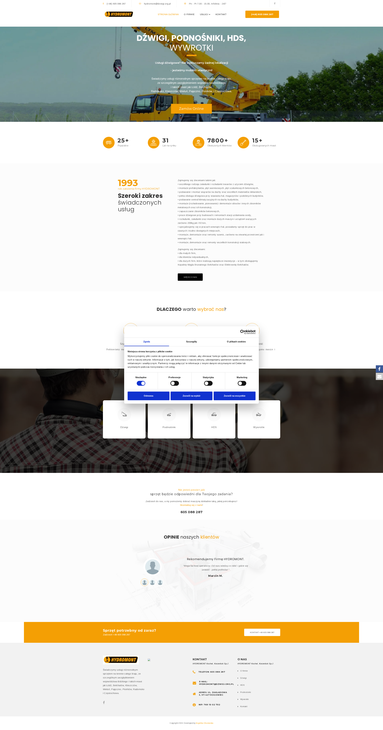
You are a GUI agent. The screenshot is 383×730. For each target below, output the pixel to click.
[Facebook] (274, 3)
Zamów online (191, 109)
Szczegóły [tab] (191, 341)
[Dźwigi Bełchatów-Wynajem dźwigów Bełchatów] (119, 14)
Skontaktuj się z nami (191, 505)
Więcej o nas (190, 277)
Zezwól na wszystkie (234, 395)
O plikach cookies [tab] (236, 341)
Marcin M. (215, 576)
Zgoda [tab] (146, 341)
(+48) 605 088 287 (262, 14)
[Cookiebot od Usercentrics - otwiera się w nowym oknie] (242, 332)
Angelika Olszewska (204, 723)
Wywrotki (259, 427)
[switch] (174, 383)
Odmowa (148, 395)
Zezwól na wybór (191, 395)
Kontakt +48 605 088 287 (262, 632)
